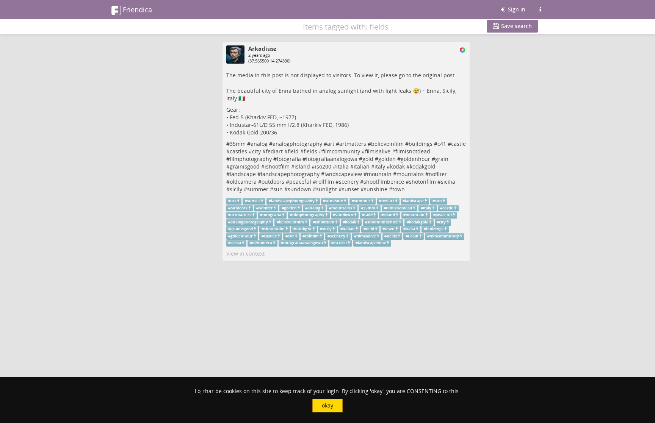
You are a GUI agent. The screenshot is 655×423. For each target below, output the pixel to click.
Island (389, 214)
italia (342, 166)
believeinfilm (387, 143)
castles (238, 151)
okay (327, 405)
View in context (245, 253)
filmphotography (251, 158)
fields (310, 151)
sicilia (448, 181)
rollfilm (325, 181)
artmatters (352, 143)
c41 (441, 143)
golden (387, 158)
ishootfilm (277, 166)
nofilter (438, 174)
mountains (410, 174)
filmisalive (377, 151)
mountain (379, 174)
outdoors (273, 181)
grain (441, 158)
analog (259, 143)
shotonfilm (422, 181)
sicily (236, 189)
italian (362, 166)
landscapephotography (290, 174)
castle (458, 143)
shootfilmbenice (384, 181)
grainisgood (245, 166)
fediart (274, 151)
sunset (350, 189)
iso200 (323, 166)
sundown (299, 189)
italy (380, 166)
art (330, 143)
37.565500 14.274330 (269, 61)
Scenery (337, 236)
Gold (368, 214)
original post (438, 75)
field (293, 151)
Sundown (344, 214)
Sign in (515, 9)
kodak (397, 166)
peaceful (300, 181)
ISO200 (340, 242)
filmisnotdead (412, 151)
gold (367, 158)
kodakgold (423, 166)
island (302, 166)
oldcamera (243, 181)
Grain (413, 236)
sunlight (326, 189)
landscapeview (343, 174)
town (398, 189)
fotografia (289, 158)
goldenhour (415, 158)
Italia (410, 228)
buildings (420, 143)
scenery (349, 181)
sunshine (375, 189)
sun (278, 189)
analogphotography (297, 143)
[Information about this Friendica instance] (540, 9)
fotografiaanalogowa (331, 158)
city (256, 151)
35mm (238, 143)
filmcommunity (341, 151)
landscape (243, 174)
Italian (349, 228)
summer (257, 189)
